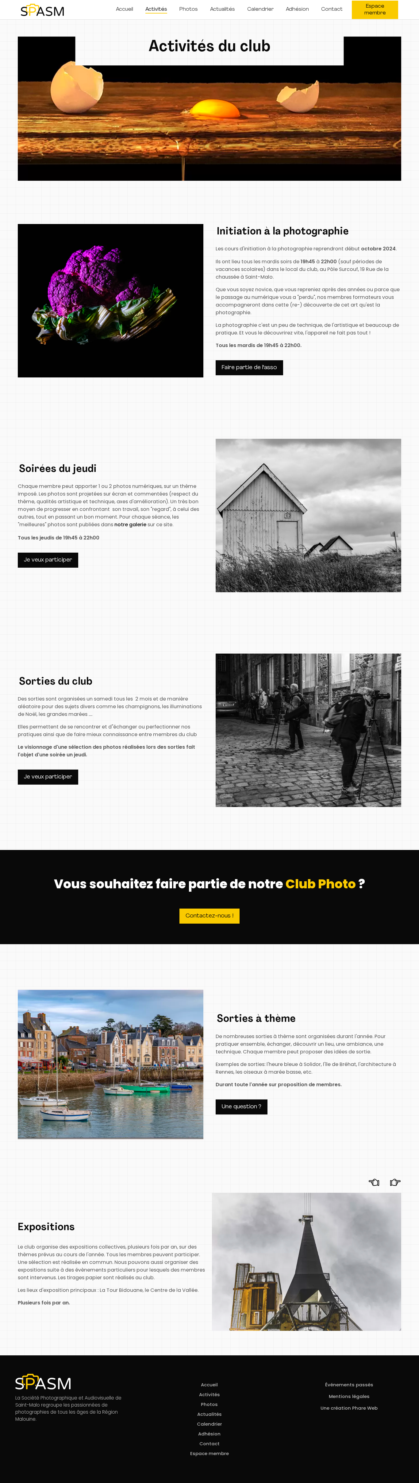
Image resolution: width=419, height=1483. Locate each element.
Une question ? (241, 1107)
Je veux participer (48, 560)
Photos (188, 9)
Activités (156, 9)
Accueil (124, 9)
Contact (332, 9)
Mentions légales (349, 1396)
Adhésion (297, 9)
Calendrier (260, 9)
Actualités (222, 9)
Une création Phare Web (349, 1408)
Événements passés (349, 1384)
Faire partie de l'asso (249, 368)
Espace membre (375, 10)
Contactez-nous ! (209, 916)
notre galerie (130, 524)
